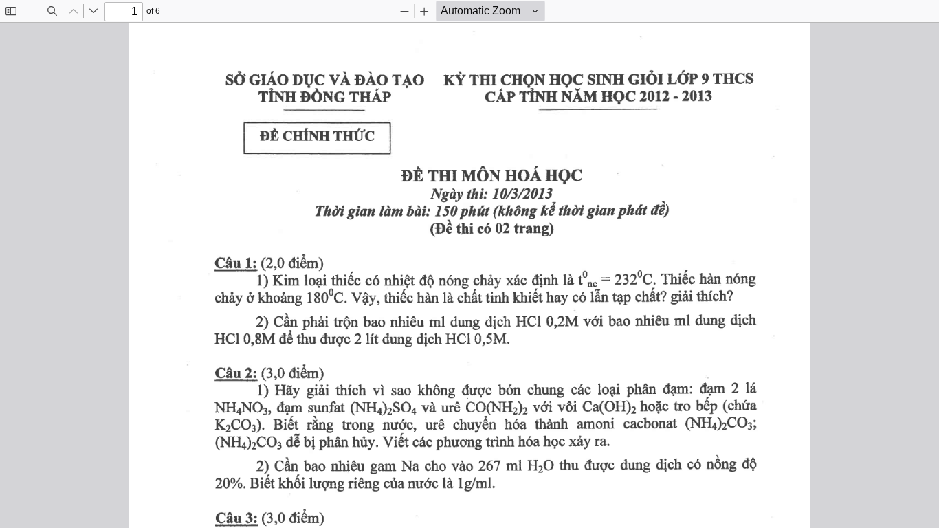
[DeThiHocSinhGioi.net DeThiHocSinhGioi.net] (469, 275)
